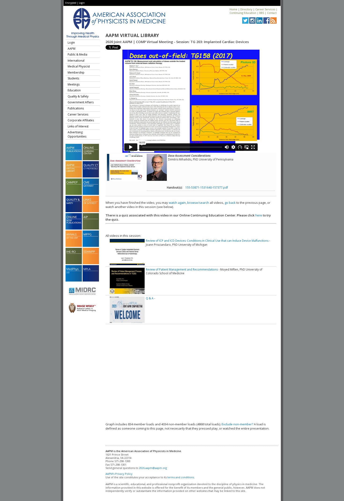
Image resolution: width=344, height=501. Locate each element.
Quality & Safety (78, 96)
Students (73, 78)
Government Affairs (81, 102)
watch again (177, 202)
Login (82, 2)
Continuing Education (243, 13)
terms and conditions (180, 477)
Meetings (74, 84)
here (258, 215)
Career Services (265, 9)
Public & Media (77, 54)
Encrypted (70, 2)
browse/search (198, 202)
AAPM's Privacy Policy (119, 473)
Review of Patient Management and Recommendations (182, 269)
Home (233, 9)
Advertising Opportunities (77, 134)
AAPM (71, 49)
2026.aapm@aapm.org (153, 468)
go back (230, 202)
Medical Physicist (79, 66)
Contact (272, 13)
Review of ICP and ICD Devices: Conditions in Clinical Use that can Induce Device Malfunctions (207, 241)
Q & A (150, 298)
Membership (76, 72)
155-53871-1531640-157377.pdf (206, 187)
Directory (246, 9)
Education (74, 90)
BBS (261, 13)
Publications (76, 108)
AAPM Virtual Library (132, 35)
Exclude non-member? (237, 424)
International (76, 61)
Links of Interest (78, 126)
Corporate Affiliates (81, 120)
